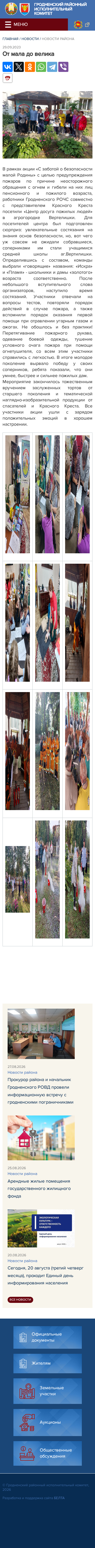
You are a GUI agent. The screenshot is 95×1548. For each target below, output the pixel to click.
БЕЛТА (59, 1498)
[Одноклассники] (30, 67)
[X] (19, 67)
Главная (10, 39)
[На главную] (11, 9)
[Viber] (63, 67)
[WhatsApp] (41, 67)
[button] (9, 24)
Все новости (20, 1300)
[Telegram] (52, 67)
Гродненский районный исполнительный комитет (60, 9)
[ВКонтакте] (8, 67)
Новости (30, 39)
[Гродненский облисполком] (81, 24)
